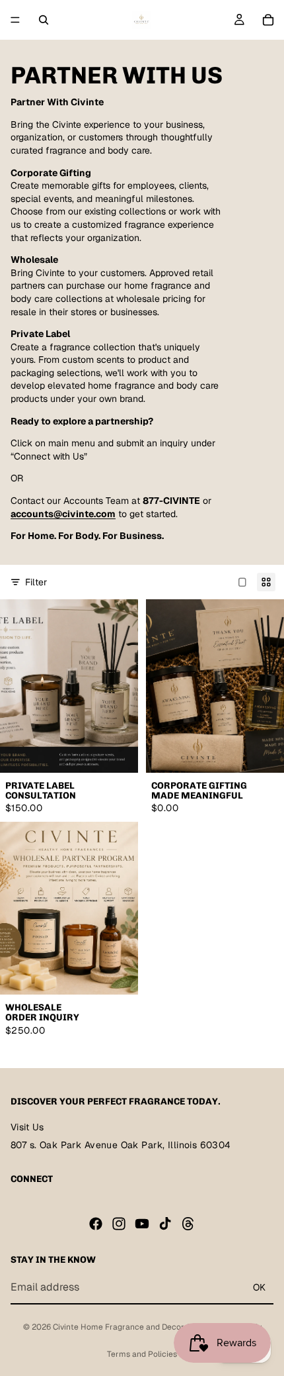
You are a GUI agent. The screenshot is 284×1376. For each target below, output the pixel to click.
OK (259, 1287)
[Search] (43, 19)
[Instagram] (119, 1223)
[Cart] (268, 19)
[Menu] (15, 20)
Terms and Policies (142, 1354)
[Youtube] (142, 1223)
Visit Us (27, 1127)
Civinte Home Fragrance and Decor (118, 1327)
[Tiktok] (165, 1223)
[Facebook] (96, 1223)
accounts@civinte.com (63, 514)
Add (130, 756)
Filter (36, 582)
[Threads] (188, 1223)
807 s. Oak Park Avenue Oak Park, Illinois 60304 (121, 1145)
